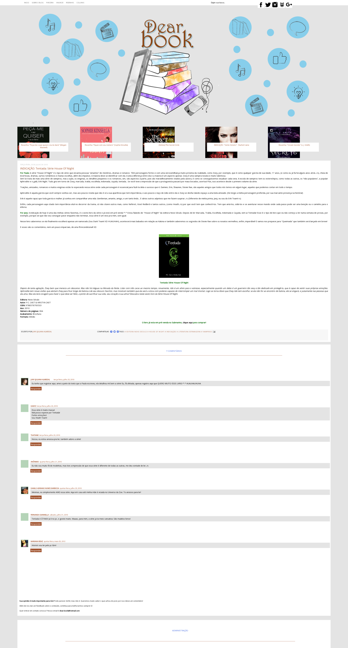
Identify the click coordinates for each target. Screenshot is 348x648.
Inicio (26, 2)
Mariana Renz (37, 541)
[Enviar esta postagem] (214, 331)
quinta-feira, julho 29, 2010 (71, 488)
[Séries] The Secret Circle (169, 145)
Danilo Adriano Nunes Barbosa (45, 488)
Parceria (50, 2)
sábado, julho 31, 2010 (59, 515)
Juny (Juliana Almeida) (40, 379)
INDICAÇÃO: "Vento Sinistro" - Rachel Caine (231, 145)
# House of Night (155, 332)
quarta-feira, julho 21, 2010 (51, 461)
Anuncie (59, 2)
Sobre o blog (38, 2)
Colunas (80, 2)
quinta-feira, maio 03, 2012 (54, 541)
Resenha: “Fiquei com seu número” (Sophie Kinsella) (106, 145)
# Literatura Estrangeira (189, 332)
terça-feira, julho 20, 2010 (64, 379)
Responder (36, 388)
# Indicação (170, 332)
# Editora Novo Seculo (136, 332)
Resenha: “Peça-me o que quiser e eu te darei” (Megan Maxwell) (43, 146)
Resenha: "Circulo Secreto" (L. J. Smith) (294, 145)
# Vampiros (206, 332)
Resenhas (70, 2)
